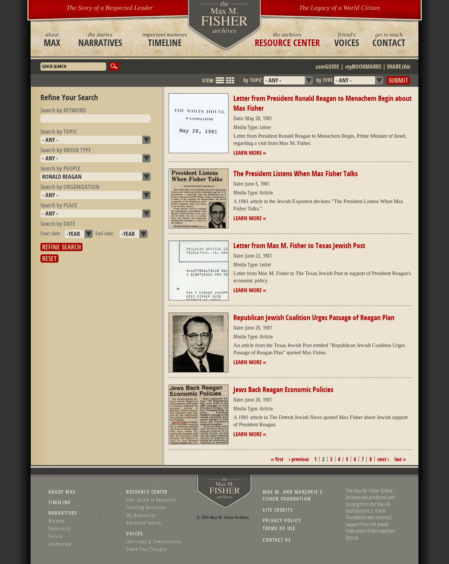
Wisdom (56, 520)
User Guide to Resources (151, 499)
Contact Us (277, 539)
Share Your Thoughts (147, 549)
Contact (388, 39)
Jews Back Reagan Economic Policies (283, 389)
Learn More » (249, 152)
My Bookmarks (141, 515)
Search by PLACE (58, 205)
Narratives (100, 39)
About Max (62, 491)
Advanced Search (143, 522)
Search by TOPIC (58, 132)
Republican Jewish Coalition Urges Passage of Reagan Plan (313, 317)
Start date (50, 233)
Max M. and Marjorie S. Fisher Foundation (293, 495)
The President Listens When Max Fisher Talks (295, 173)
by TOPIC (252, 80)
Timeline (164, 39)
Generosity (59, 528)
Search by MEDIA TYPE (65, 150)
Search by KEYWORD (63, 110)
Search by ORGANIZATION (69, 187)
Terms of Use (279, 528)
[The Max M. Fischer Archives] (225, 497)
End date (104, 233)
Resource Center (287, 39)
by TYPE (324, 80)
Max (52, 39)
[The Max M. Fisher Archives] (224, 17)
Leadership (59, 543)
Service (55, 536)
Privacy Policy (282, 520)
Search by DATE (57, 224)
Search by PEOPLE (60, 168)
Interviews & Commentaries (154, 541)
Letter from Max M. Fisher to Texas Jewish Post (299, 245)
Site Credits (278, 509)
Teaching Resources (146, 507)
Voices (346, 39)
